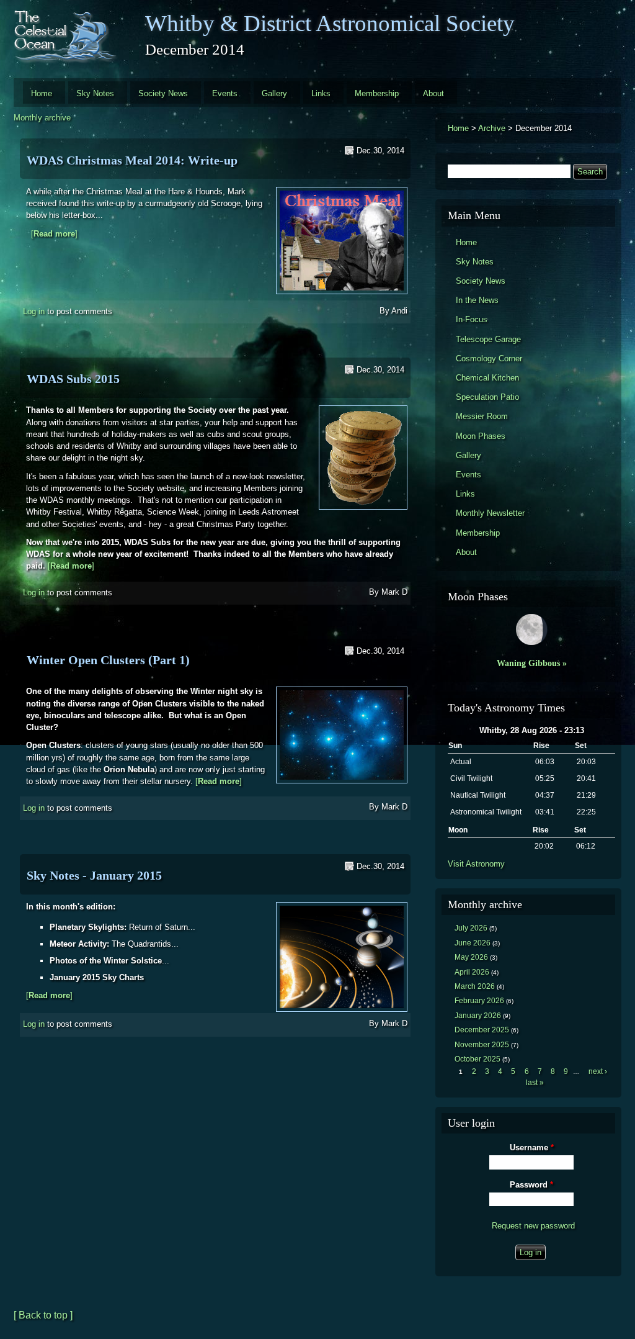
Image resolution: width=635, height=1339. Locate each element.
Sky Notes (95, 93)
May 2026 (471, 957)
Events (225, 93)
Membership (377, 93)
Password (531, 1184)
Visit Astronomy (476, 863)
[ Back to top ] (43, 1315)
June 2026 (473, 943)
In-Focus (471, 319)
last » (535, 1082)
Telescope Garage (488, 339)
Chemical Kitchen (487, 377)
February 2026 (479, 1000)
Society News (163, 93)
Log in (34, 311)
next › (597, 1071)
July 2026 (471, 928)
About (433, 93)
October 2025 (477, 1059)
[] (54, 233)
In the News (477, 300)
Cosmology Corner (489, 358)
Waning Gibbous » (532, 663)
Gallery (274, 93)
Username (532, 1147)
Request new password (533, 1225)
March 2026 (475, 986)
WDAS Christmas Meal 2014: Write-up (132, 160)
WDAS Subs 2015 (73, 378)
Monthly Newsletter (490, 513)
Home (41, 93)
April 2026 (472, 972)
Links (321, 93)
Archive (491, 128)
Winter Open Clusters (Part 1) (108, 660)
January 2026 (478, 1015)
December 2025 (482, 1030)
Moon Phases (480, 436)
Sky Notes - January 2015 (94, 875)
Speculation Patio (487, 397)
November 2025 (482, 1044)
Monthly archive (42, 117)
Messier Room (482, 416)
